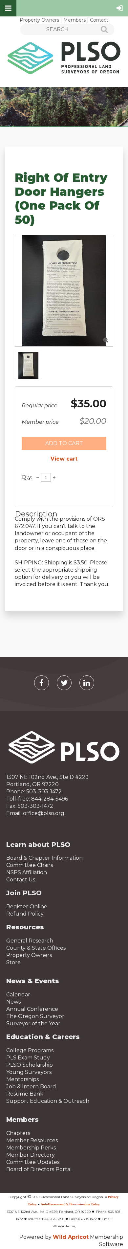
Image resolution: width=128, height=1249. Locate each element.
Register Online (26, 906)
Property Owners (39, 20)
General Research (29, 941)
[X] (64, 682)
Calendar (18, 994)
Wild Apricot (71, 1237)
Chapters (18, 1133)
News (13, 1002)
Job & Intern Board (31, 1086)
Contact (99, 20)
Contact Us (20, 879)
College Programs (29, 1050)
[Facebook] (41, 682)
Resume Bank (24, 1094)
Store (13, 962)
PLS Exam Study (28, 1058)
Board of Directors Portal (39, 1169)
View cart (64, 459)
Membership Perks (31, 1148)
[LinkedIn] (86, 682)
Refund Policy (25, 914)
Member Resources (32, 1140)
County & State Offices (36, 948)
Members (74, 20)
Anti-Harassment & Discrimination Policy (70, 1204)
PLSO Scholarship (29, 1065)
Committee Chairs (29, 865)
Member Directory (30, 1155)
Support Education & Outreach (47, 1101)
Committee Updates (32, 1162)
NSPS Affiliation (26, 872)
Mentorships (22, 1079)
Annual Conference (32, 1009)
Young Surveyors (29, 1072)
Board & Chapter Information (44, 858)
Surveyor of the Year (33, 1023)
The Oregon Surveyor (35, 1016)
